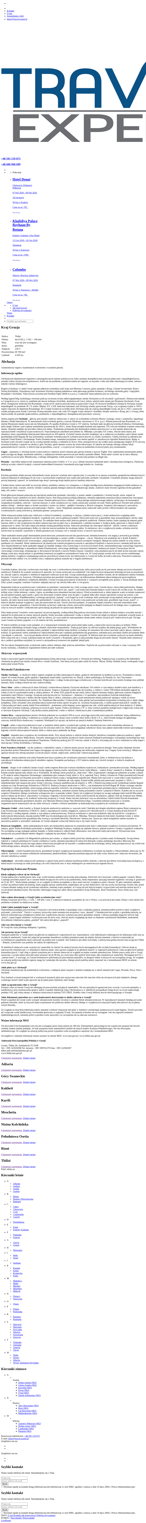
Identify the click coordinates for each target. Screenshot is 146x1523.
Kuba (15, 1276)
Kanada (16, 1268)
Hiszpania (17, 1250)
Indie (15, 1255)
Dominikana (18, 1222)
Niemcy (16, 1296)
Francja (16, 1237)
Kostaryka (17, 1273)
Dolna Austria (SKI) (27, 1382)
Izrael (15, 1258)
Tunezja (16, 1347)
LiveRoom (6, 1520)
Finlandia (17, 1235)
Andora (16, 1186)
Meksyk (16, 1291)
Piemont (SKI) (24, 1431)
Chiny (16, 1207)
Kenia (16, 1270)
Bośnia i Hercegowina (23, 1199)
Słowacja (17, 1324)
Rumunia (17, 1319)
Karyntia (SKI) (25, 1388)
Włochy (16, 1360)
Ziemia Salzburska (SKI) (29, 1395)
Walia (15, 1355)
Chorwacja (18, 1209)
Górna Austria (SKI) (27, 1385)
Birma (16, 1196)
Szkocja (16, 1332)
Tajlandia (17, 1342)
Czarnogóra (18, 1214)
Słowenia (17, 1327)
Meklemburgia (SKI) (27, 1413)
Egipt (15, 1227)
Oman (16, 1304)
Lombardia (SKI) (26, 1428)
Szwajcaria (18, 1334)
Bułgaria (17, 1201)
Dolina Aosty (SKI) (27, 1426)
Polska (16, 1309)
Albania (16, 1183)
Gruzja (16, 1245)
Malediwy (17, 1281)
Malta (15, 1283)
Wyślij (4, 1484)
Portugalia (17, 1311)
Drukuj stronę (29, 1058)
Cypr (15, 1212)
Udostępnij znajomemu (11, 1058)
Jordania (17, 1263)
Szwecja (17, 1337)
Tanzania (17, 1345)
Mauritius (17, 1288)
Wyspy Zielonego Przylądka (26, 1363)
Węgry (16, 1358)
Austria (16, 1191)
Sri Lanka (17, 1329)
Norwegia (17, 1299)
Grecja (16, 1242)
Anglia (16, 1189)
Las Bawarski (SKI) (27, 1411)
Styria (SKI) (23, 1390)
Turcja (16, 1350)
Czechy (16, 1217)
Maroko (16, 1286)
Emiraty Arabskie (21, 1230)
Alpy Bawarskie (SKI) (28, 1405)
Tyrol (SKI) (23, 1393)
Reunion (17, 1317)
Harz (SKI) (23, 1408)
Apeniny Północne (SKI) (29, 1423)
